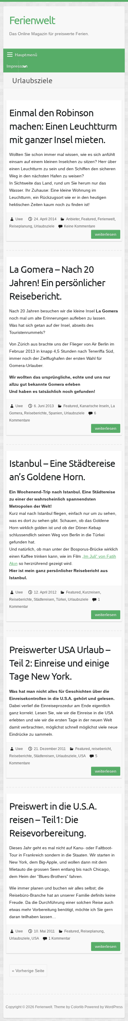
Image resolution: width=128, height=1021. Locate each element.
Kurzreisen (91, 592)
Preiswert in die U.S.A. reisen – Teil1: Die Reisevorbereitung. (53, 819)
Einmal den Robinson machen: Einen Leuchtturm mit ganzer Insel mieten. (63, 126)
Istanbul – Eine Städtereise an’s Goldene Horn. (62, 469)
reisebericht (101, 749)
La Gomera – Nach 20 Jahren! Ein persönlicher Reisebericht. (57, 282)
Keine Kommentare (79, 226)
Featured (88, 219)
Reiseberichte (35, 413)
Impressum (17, 66)
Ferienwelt (32, 20)
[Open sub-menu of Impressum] (24, 66)
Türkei (61, 599)
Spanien (55, 413)
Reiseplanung (20, 226)
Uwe (19, 219)
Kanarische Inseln (94, 406)
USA (82, 756)
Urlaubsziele (44, 226)
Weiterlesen (105, 234)
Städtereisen (44, 599)
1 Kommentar (59, 938)
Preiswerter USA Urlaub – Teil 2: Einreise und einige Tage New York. (59, 663)
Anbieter (72, 219)
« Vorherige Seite (28, 970)
